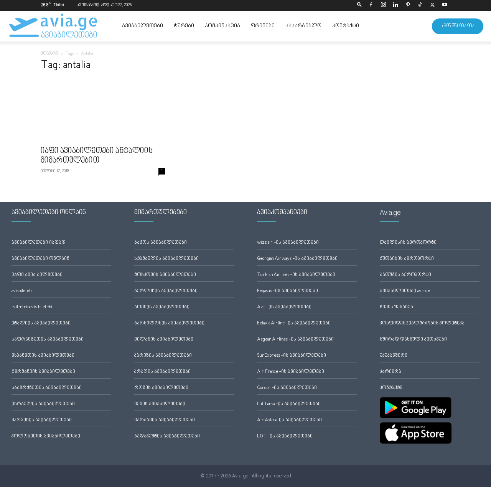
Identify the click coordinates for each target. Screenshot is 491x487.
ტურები (184, 26)
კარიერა (390, 372)
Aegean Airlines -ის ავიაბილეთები (295, 339)
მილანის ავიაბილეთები (163, 339)
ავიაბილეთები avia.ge (405, 291)
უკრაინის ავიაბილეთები (42, 420)
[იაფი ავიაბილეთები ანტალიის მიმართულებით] (103, 110)
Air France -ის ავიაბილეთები (290, 372)
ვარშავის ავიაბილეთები (164, 420)
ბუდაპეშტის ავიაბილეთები (167, 436)
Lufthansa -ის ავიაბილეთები (289, 404)
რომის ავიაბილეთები (161, 388)
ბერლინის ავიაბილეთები (166, 291)
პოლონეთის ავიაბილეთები (46, 436)
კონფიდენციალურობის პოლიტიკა (422, 323)
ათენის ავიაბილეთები (161, 307)
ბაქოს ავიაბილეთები (160, 243)
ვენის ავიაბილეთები (159, 404)
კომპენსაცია (222, 26)
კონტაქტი (345, 26)
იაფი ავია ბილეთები (37, 275)
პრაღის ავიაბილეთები (162, 372)
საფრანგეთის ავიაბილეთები (48, 339)
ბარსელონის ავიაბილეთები (169, 323)
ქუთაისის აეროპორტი (407, 259)
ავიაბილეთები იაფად (39, 243)
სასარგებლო (303, 26)
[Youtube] (444, 5)
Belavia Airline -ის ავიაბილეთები (294, 323)
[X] (432, 5)
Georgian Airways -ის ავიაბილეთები (297, 259)
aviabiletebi (22, 291)
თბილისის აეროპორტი (408, 243)
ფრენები (263, 26)
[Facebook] (371, 5)
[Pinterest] (408, 5)
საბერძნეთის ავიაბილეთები (47, 388)
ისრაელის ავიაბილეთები (43, 404)
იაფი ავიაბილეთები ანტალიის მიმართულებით (97, 155)
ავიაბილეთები (142, 26)
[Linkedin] (395, 5)
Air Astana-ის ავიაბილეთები (289, 420)
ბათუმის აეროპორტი (405, 275)
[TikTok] (420, 5)
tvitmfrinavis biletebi (32, 307)
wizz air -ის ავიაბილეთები (288, 243)
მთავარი (49, 53)
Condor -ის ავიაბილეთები (287, 388)
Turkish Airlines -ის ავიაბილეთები (296, 275)
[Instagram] (383, 5)
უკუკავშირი (393, 356)
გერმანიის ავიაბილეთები (43, 372)
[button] (359, 5)
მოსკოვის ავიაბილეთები (165, 275)
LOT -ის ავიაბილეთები (285, 436)
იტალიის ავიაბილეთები (41, 323)
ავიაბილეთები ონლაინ (40, 259)
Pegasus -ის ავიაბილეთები (287, 291)
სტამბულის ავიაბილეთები (166, 259)
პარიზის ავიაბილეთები (163, 356)
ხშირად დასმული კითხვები (413, 339)
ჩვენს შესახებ (396, 307)
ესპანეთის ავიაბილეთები (43, 356)
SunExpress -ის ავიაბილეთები (291, 356)
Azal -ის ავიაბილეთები (284, 307)
